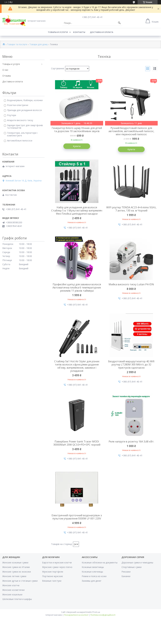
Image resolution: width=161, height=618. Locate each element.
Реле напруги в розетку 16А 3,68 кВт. (131, 441)
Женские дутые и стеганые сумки (20, 580)
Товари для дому (38, 44)
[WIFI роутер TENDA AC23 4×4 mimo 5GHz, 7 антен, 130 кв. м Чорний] (131, 181)
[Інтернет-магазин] (14, 20)
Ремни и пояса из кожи (94, 576)
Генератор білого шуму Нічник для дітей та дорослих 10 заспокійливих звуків (77, 129)
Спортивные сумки (132, 567)
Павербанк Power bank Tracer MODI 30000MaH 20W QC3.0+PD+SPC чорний (76, 443)
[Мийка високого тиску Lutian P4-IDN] (131, 258)
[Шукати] (119, 23)
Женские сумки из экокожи (16, 571)
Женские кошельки (12, 594)
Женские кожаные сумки (15, 562)
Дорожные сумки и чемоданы (137, 562)
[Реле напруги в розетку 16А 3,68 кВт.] (131, 415)
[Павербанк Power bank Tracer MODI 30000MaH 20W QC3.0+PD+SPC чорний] (76, 415)
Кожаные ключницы (92, 571)
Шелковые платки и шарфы (17, 599)
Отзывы (6, 75)
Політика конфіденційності (102, 615)
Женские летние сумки (14, 576)
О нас (5, 69)
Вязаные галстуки (51, 580)
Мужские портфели (52, 571)
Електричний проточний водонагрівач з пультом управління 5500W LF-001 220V (77, 517)
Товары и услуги (58, 32)
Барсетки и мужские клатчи (57, 562)
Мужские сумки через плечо (57, 567)
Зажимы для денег (91, 580)
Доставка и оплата (101, 32)
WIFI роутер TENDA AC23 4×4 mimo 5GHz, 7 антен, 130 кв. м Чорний (131, 209)
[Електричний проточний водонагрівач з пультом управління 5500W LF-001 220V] (76, 489)
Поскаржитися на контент (76, 615)
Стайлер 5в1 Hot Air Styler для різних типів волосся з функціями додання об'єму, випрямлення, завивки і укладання (76, 366)
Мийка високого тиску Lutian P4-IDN (131, 284)
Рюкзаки (126, 571)
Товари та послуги (17, 44)
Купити (76, 146)
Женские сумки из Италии (16, 567)
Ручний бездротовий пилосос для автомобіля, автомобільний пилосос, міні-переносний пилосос (131, 131)
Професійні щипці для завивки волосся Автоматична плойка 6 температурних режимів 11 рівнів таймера (77, 287)
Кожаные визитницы (93, 567)
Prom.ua (96, 612)
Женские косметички (13, 589)
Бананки (126, 576)
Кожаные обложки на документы (99, 562)
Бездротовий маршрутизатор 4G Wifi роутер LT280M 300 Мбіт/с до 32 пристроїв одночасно (131, 364)
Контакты (79, 32)
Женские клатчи (10, 585)
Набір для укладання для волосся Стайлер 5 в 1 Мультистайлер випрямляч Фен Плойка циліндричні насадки (76, 210)
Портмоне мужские (52, 576)
